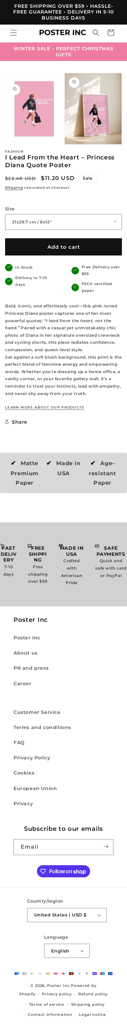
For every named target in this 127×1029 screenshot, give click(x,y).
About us (26, 653)
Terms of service (46, 1004)
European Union (35, 788)
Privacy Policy (32, 758)
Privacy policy (56, 994)
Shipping (14, 187)
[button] (13, 33)
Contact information (50, 1014)
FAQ (19, 742)
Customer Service (37, 712)
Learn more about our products (44, 407)
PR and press (31, 668)
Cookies (24, 773)
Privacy (23, 803)
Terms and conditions (42, 727)
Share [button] (19, 422)
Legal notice (92, 1014)
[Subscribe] (105, 847)
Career (22, 683)
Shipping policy (88, 1004)
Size (10, 208)
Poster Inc (27, 638)
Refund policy (93, 994)
